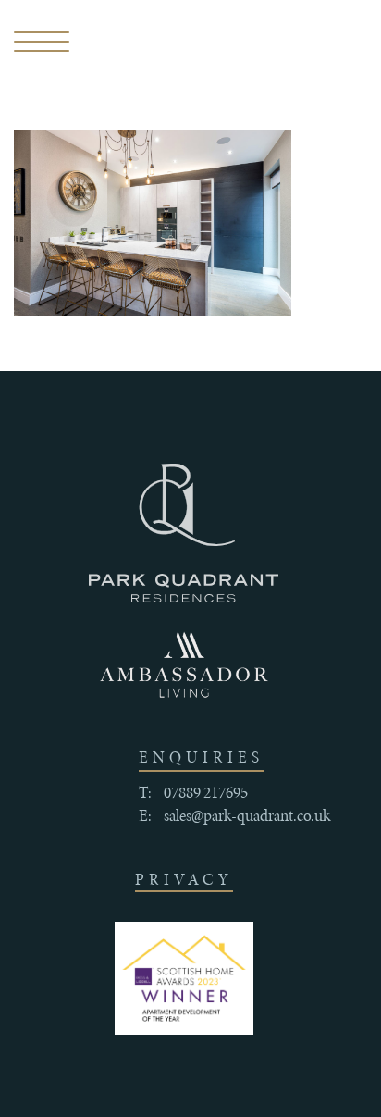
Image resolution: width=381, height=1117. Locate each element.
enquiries (201, 757)
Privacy (184, 879)
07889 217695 (206, 792)
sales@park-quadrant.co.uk (247, 815)
